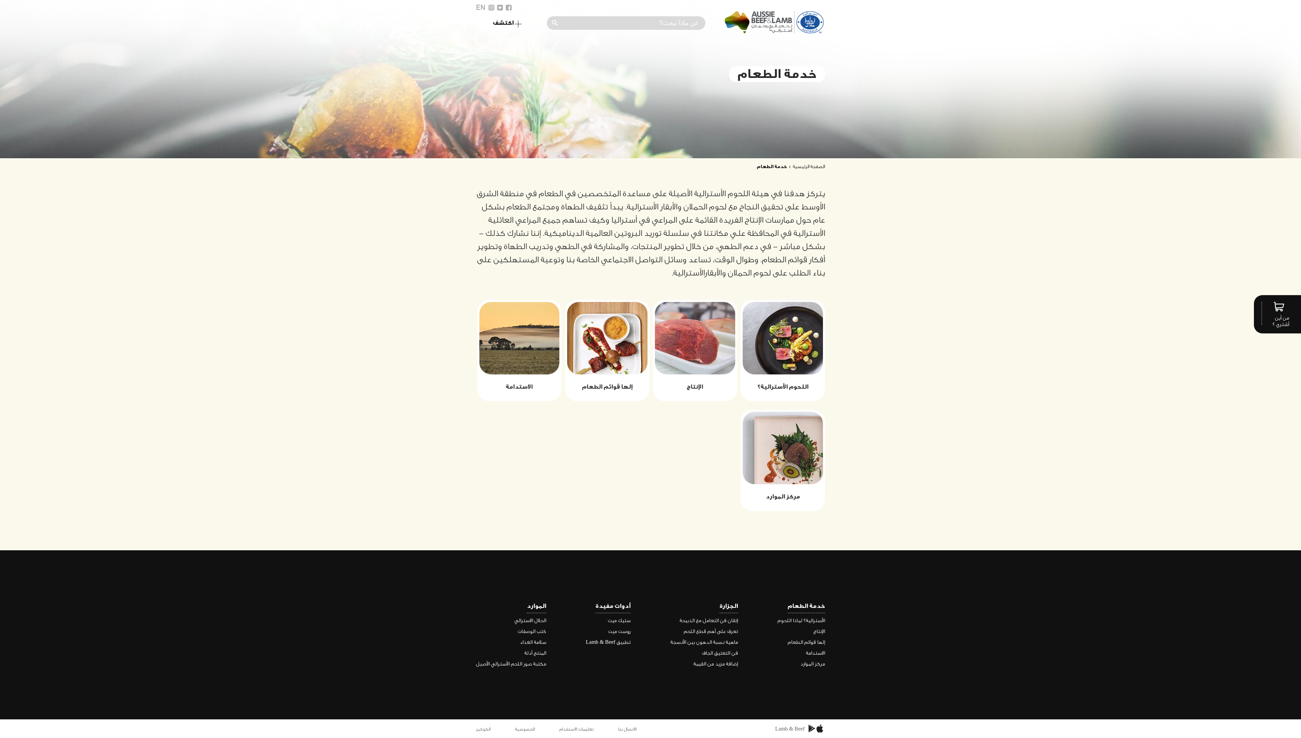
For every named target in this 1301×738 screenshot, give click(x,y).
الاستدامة (815, 653)
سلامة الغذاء (533, 642)
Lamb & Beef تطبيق (608, 642)
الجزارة (729, 606)
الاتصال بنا (627, 729)
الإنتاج (819, 631)
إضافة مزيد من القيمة (716, 664)
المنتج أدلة (535, 653)
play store (812, 728)
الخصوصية (525, 729)
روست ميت (619, 631)
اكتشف (503, 22)
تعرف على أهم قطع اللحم (711, 631)
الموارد (536, 606)
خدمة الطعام (806, 606)
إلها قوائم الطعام (806, 642)
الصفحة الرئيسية (809, 166)
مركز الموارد (812, 664)
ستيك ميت (619, 620)
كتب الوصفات (532, 631)
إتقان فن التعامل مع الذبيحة (709, 620)
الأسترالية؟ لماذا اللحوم (801, 620)
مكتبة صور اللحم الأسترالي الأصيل (511, 664)
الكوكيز (483, 729)
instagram (491, 8)
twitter (500, 8)
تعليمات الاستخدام (576, 729)
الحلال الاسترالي (530, 620)
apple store (821, 728)
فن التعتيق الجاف (720, 653)
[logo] (773, 31)
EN (481, 8)
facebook (509, 8)
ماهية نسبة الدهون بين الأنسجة (704, 642)
